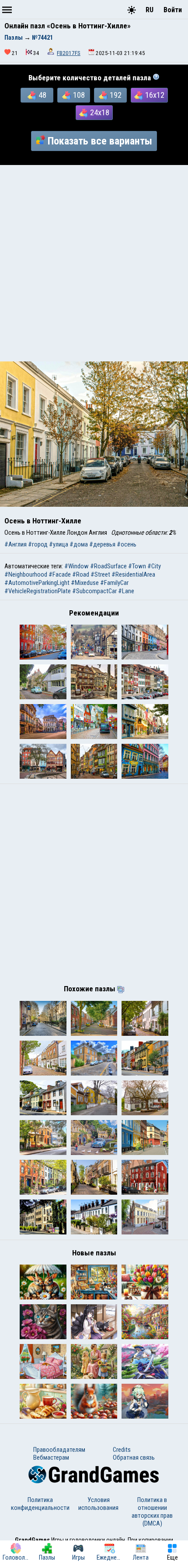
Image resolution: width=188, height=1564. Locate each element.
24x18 (99, 112)
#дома (79, 544)
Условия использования (98, 1504)
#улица (58, 544)
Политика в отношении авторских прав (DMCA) (152, 1511)
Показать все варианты (100, 141)
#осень (126, 544)
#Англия (15, 544)
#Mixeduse (85, 583)
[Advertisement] (94, 263)
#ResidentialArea (133, 574)
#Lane (126, 591)
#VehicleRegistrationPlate (37, 591)
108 (79, 95)
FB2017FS (68, 53)
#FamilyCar (114, 583)
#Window (76, 566)
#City (154, 566)
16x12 (154, 95)
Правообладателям (59, 1450)
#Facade (60, 574)
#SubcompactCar (94, 591)
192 (116, 95)
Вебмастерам (51, 1457)
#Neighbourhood (25, 574)
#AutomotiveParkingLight (37, 583)
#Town (137, 566)
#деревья (102, 544)
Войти (173, 10)
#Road (80, 574)
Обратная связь (134, 1457)
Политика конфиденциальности (40, 1504)
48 (42, 95)
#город (38, 544)
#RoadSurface (108, 566)
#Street (100, 574)
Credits (122, 1450)
